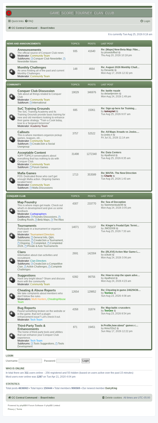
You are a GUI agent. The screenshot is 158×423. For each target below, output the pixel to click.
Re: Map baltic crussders (115, 307)
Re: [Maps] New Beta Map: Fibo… (120, 49)
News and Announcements (24, 43)
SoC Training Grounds (33, 108)
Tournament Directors (42, 234)
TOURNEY (84, 13)
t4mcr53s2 (110, 328)
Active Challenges (37, 266)
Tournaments (26, 225)
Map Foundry (27, 202)
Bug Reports (26, 308)
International (39, 102)
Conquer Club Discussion (36, 91)
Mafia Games (26, 173)
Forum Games (40, 167)
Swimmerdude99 (113, 204)
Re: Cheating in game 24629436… (121, 290)
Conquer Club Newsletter (48, 58)
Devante (109, 70)
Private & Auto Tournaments (42, 246)
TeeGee (108, 293)
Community (14, 84)
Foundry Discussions (45, 216)
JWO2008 (109, 228)
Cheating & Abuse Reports (36, 290)
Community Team (40, 55)
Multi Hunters (38, 299)
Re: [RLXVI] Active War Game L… (120, 251)
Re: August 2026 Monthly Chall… (120, 67)
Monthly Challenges (31, 67)
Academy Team (39, 126)
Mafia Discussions (42, 187)
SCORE (67, 13)
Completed (40, 243)
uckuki (108, 254)
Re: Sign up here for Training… (119, 108)
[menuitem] (29, 21)
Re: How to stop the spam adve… (120, 275)
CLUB (109, 13)
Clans (21, 252)
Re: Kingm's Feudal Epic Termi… (120, 225)
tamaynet (109, 111)
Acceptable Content (31, 152)
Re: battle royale (110, 90)
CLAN (98, 13)
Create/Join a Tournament (48, 240)
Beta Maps (44, 219)
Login (9, 355)
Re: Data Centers (111, 152)
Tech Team (36, 319)
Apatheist (109, 155)
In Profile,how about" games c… (119, 325)
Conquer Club (16, 196)
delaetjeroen (111, 93)
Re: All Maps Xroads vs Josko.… (120, 131)
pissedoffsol (111, 52)
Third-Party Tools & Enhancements (31, 327)
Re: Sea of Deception (113, 202)
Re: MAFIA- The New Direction (118, 173)
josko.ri (108, 134)
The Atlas (58, 219)
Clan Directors (38, 260)
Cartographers (38, 214)
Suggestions (26, 275)
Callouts (23, 132)
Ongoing (25, 243)
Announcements (29, 49)
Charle (108, 175)
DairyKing (111, 388)
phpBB (23, 405)
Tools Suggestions (44, 343)
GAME (54, 13)
